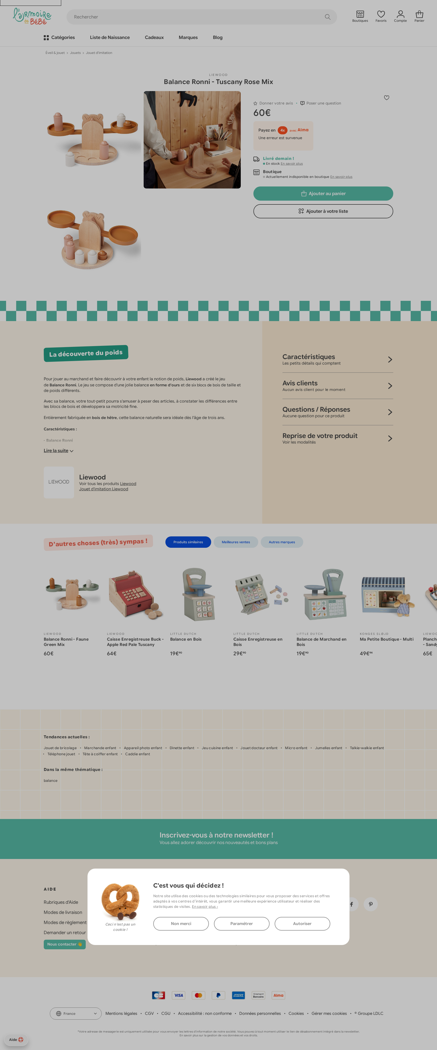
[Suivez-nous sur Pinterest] (371, 904)
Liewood (218, 75)
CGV (149, 1013)
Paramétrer (241, 923)
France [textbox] (69, 1013)
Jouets (75, 53)
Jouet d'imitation (99, 53)
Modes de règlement (65, 922)
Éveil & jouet (55, 53)
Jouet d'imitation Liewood (103, 489)
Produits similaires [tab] (188, 542)
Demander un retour (65, 932)
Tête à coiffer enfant (100, 754)
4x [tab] (282, 130)
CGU (165, 1013)
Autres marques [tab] (282, 542)
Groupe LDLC (370, 1013)
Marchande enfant (100, 748)
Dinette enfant (182, 748)
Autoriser (302, 923)
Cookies (296, 1013)
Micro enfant (296, 748)
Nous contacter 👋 (64, 944)
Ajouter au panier (327, 193)
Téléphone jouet (61, 754)
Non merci (181, 923)
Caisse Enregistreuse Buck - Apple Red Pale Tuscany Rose (135, 645)
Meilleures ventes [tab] (236, 542)
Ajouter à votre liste (327, 211)
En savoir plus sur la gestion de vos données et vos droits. (219, 1035)
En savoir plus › (205, 906)
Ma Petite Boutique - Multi (386, 639)
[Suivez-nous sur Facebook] (351, 904)
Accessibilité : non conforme (205, 1013)
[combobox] (76, 1013)
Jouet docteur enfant (259, 748)
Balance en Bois (186, 639)
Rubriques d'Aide (61, 902)
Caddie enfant (137, 754)
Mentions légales (121, 1013)
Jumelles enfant (328, 748)
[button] (320, 103)
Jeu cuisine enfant (217, 748)
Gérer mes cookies (329, 1013)
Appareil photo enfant (143, 748)
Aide (13, 1039)
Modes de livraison (63, 912)
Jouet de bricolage (60, 748)
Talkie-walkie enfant (367, 748)
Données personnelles (260, 1013)
